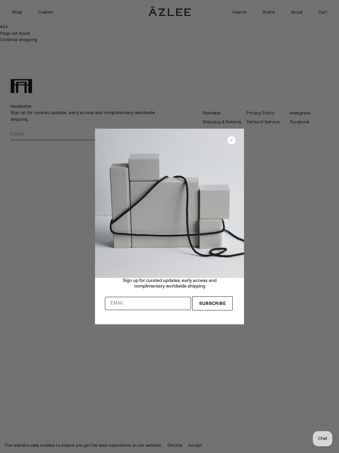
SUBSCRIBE (212, 303)
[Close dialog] (231, 140)
